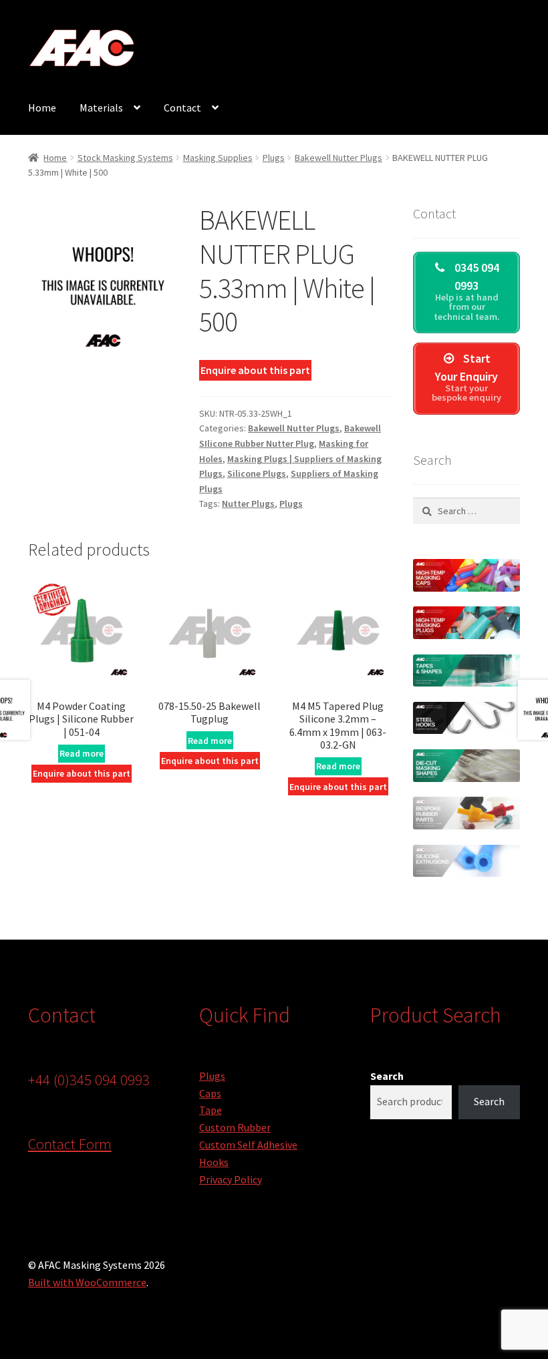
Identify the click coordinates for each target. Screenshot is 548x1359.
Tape (210, 1110)
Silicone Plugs (256, 473)
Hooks (214, 1162)
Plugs (274, 158)
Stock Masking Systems (125, 158)
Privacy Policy (230, 1179)
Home (42, 107)
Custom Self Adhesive (248, 1144)
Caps (210, 1093)
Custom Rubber (235, 1127)
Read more (81, 753)
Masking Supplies (218, 158)
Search (387, 1076)
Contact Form (70, 1144)
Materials (101, 107)
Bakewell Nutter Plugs (338, 158)
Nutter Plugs (248, 504)
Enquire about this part (255, 370)
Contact (182, 107)
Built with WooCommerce (87, 1282)
